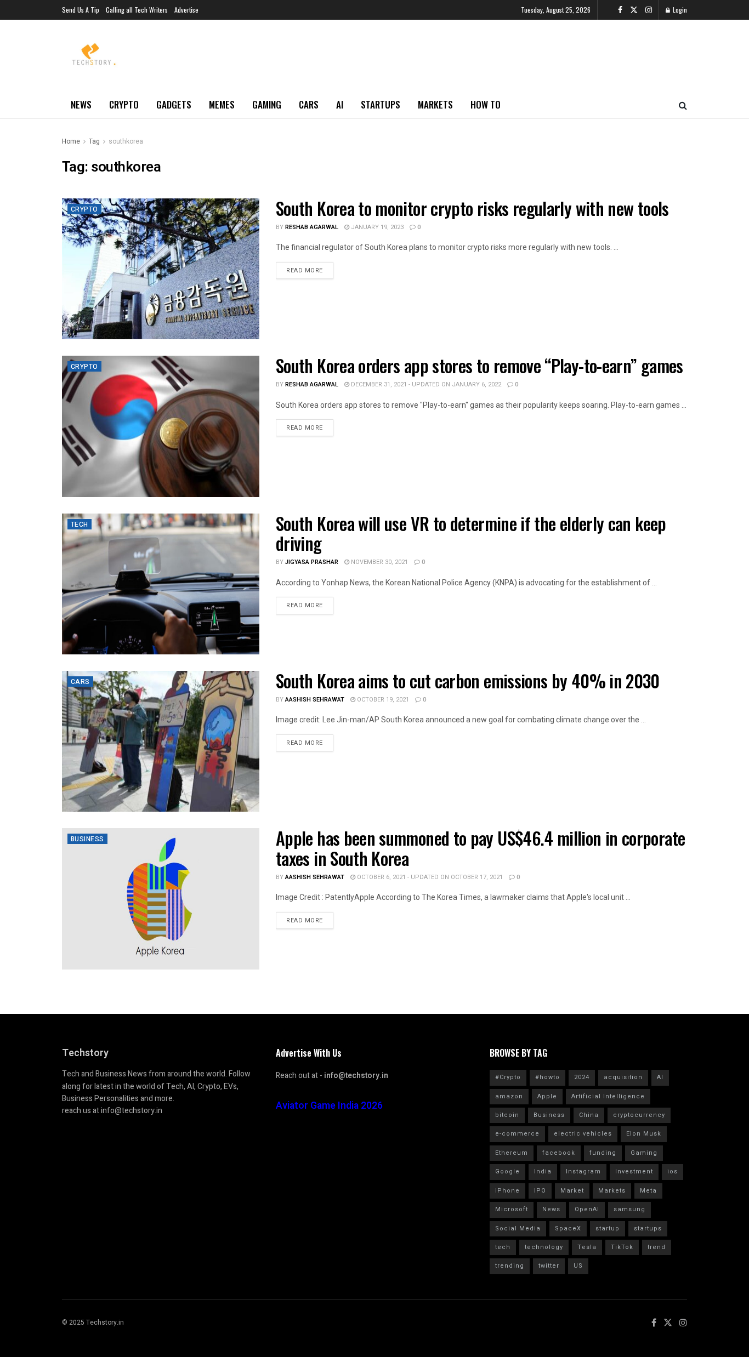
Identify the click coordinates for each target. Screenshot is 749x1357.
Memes (222, 104)
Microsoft (511, 1209)
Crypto (124, 104)
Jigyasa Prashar (311, 562)
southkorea (126, 141)
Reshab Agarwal (311, 227)
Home (71, 141)
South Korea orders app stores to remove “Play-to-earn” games (479, 365)
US (578, 1265)
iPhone (507, 1190)
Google (507, 1171)
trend (657, 1247)
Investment (634, 1171)
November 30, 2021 (378, 562)
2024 (581, 1077)
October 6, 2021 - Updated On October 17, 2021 (429, 877)
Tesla (587, 1247)
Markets (435, 104)
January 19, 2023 (376, 227)
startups (648, 1228)
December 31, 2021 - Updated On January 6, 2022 (425, 384)
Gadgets (173, 104)
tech (502, 1247)
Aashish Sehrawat (314, 699)
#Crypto (508, 1077)
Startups (380, 104)
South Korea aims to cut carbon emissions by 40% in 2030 (468, 680)
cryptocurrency (639, 1115)
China (589, 1115)
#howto (547, 1077)
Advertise (186, 9)
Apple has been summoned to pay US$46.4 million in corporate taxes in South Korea (480, 848)
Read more (304, 270)
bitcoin (507, 1115)
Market (572, 1190)
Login (679, 9)
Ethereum (511, 1153)
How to (485, 104)
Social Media (518, 1228)
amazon (509, 1096)
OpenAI (587, 1209)
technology (544, 1247)
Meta (648, 1190)
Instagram (583, 1171)
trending (509, 1265)
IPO (540, 1190)
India (543, 1171)
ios (672, 1171)
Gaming (266, 104)
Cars (309, 104)
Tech (79, 524)
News (81, 104)
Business (87, 839)
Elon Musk (643, 1133)
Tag (94, 141)
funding (602, 1153)
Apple (547, 1096)
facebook (558, 1153)
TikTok (622, 1247)
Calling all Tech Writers (137, 9)
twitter (548, 1265)
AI (339, 104)
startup (607, 1228)
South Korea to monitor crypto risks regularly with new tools (472, 208)
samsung (629, 1209)
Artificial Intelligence (608, 1096)
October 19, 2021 (382, 699)
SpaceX (568, 1228)
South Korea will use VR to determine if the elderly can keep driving (471, 533)
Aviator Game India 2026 (329, 1106)
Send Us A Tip (80, 9)
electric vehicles (583, 1133)
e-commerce (517, 1133)
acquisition (623, 1077)
